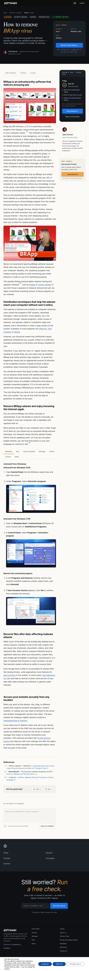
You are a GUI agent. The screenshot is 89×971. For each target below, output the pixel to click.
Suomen (6, 863)
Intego (32, 285)
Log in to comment (47, 826)
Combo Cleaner (44, 285)
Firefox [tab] (51, 451)
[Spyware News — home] (10, 3)
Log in (82, 3)
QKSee (17, 332)
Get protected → (72, 111)
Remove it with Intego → (69, 45)
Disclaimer (63, 943)
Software (35, 936)
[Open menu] (74, 3)
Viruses (34, 932)
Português (50, 858)
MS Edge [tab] (42, 451)
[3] (29, 443)
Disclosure (63, 947)
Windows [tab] (8, 451)
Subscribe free (72, 174)
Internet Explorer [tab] (29, 451)
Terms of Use (64, 936)
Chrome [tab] (8, 457)
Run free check (59, 906)
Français (6, 858)
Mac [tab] (17, 451)
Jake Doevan (13, 51)
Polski (5, 853)
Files (33, 940)
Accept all (45, 964)
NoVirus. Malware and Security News (21, 774)
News (34, 943)
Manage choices (75, 964)
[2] (20, 283)
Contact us (63, 951)
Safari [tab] (17, 457)
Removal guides (16, 12)
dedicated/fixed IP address (15, 721)
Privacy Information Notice (69, 940)
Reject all (59, 964)
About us (63, 932)
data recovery (9, 675)
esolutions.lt (16, 944)
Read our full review (72, 117)
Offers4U (43, 329)
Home (5, 12)
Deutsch (49, 853)
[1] (27, 131)
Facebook (6, 948)
